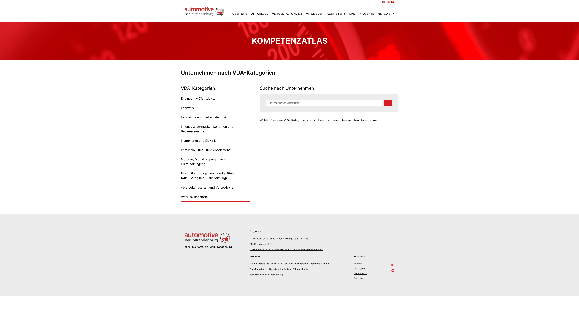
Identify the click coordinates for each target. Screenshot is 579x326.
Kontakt (358, 263)
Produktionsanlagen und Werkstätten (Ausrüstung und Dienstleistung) (207, 176)
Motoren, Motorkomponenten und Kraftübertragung (205, 162)
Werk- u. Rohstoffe (194, 197)
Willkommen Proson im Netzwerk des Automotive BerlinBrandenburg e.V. (286, 249)
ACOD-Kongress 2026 (261, 244)
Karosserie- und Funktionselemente (206, 150)
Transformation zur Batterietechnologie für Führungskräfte (279, 269)
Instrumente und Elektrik (198, 140)
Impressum (359, 268)
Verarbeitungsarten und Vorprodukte (207, 187)
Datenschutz (360, 273)
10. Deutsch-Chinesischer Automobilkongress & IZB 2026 (279, 238)
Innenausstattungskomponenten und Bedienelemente (207, 129)
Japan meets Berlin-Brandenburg (266, 274)
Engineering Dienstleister (199, 98)
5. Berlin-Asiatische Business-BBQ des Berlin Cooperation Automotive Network (289, 263)
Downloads (359, 278)
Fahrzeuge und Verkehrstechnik (204, 117)
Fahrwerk (187, 108)
